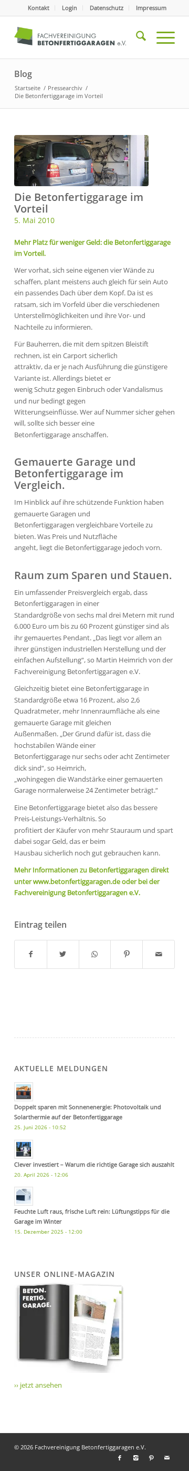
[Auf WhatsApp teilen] (95, 954)
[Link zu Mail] (167, 1458)
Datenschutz (106, 8)
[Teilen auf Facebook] (31, 954)
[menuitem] (39, 8)
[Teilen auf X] (63, 954)
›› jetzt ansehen (38, 1385)
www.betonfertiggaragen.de (76, 881)
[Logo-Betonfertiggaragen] (78, 37)
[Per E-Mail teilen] (158, 954)
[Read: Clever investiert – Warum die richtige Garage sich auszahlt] (23, 1149)
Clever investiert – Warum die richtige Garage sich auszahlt (94, 1164)
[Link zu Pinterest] (151, 1458)
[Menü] (160, 37)
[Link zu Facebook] (120, 1458)
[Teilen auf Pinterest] (126, 954)
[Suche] (135, 37)
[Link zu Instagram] (135, 1458)
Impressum (151, 8)
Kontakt (38, 8)
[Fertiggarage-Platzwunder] (81, 160)
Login (69, 8)
